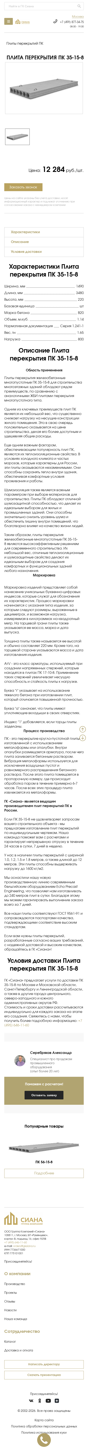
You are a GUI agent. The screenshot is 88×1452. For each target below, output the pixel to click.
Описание (20, 242)
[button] (78, 17)
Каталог (10, 1341)
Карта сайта (44, 1420)
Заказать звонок (23, 187)
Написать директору (44, 1364)
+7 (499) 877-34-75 (72, 22)
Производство (14, 1284)
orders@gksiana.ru (24, 1246)
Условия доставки (26, 251)
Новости (10, 1310)
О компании (17, 1274)
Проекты (10, 1292)
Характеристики (25, 232)
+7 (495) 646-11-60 (15, 1242)
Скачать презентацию (44, 1375)
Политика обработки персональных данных (44, 1426)
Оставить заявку (44, 1095)
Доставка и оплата (18, 1350)
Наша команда (15, 1319)
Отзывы (9, 1301)
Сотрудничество (22, 1331)
